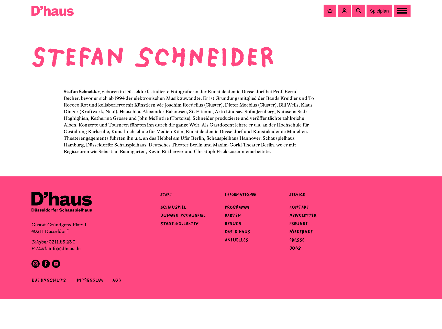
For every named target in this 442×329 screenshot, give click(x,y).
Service (297, 194)
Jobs (295, 248)
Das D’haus (237, 232)
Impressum (89, 280)
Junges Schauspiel (182, 215)
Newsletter (302, 215)
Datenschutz (48, 280)
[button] (330, 11)
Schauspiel (173, 207)
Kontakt (299, 207)
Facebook (46, 264)
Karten (233, 215)
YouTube (56, 264)
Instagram (35, 264)
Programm (237, 207)
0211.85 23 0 (62, 242)
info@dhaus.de (65, 248)
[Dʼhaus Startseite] (52, 11)
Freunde (298, 223)
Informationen (240, 194)
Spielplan (379, 11)
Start (166, 194)
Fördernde (301, 232)
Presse (296, 240)
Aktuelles (236, 240)
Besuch (233, 223)
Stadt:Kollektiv (179, 223)
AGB (116, 280)
